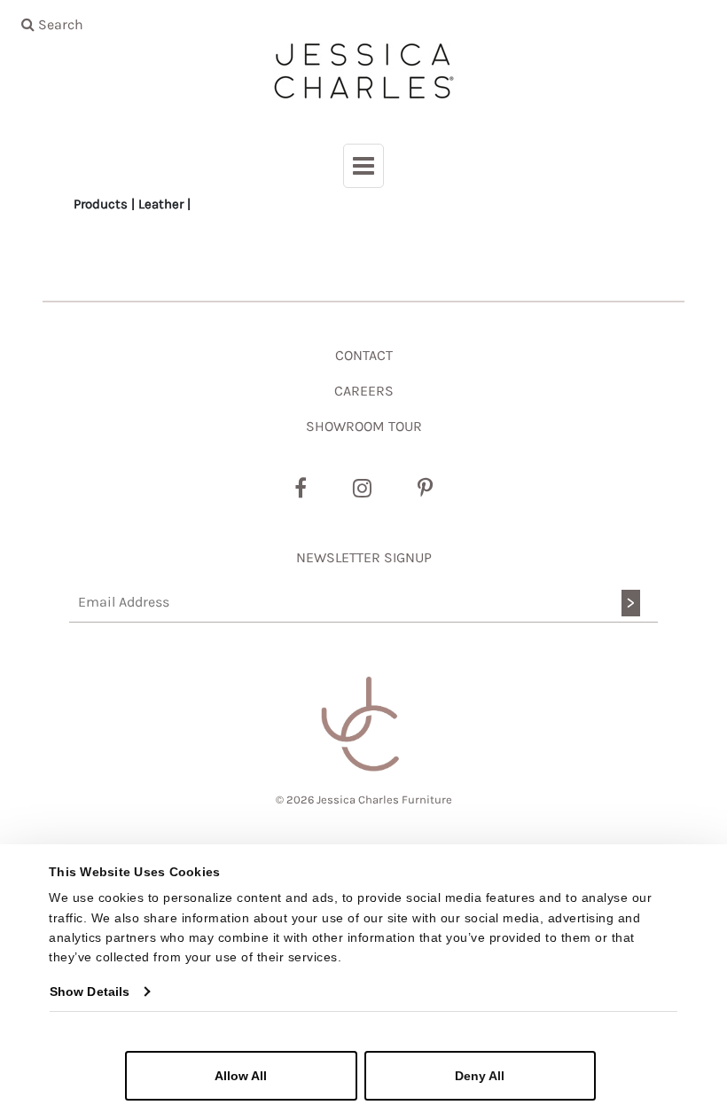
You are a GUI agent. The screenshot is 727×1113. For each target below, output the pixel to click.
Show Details (89, 991)
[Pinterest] (425, 488)
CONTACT (364, 355)
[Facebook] (300, 488)
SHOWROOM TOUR (364, 426)
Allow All (241, 1076)
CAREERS (364, 390)
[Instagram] (362, 488)
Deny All (479, 1076)
